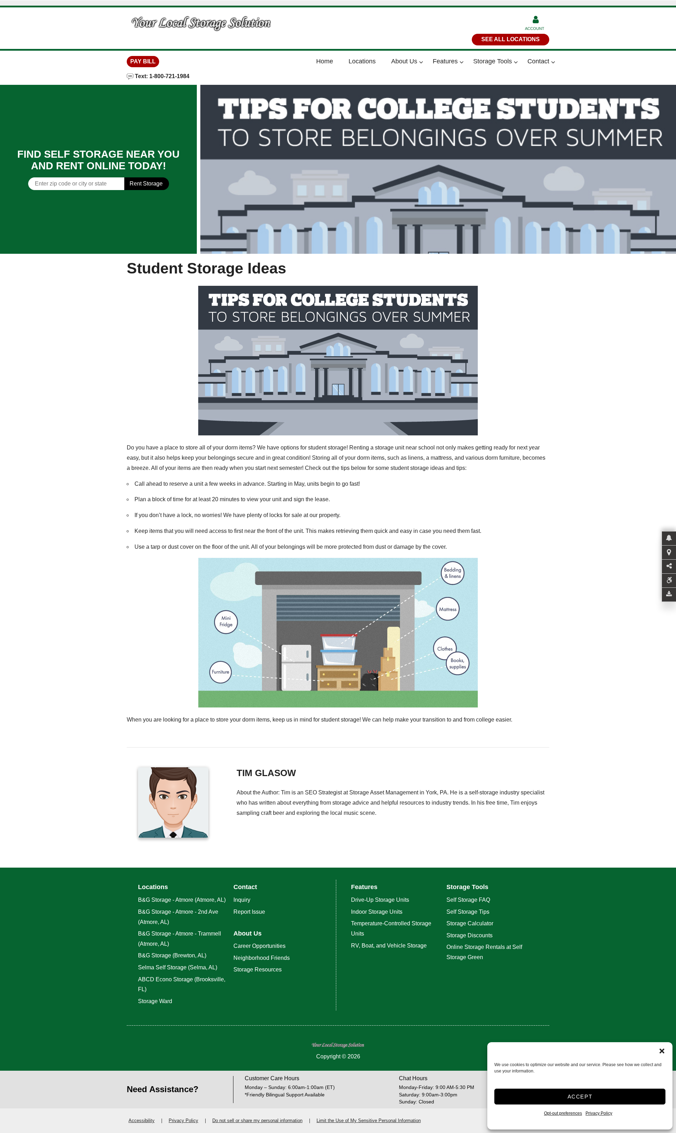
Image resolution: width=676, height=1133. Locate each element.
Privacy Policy (599, 1113)
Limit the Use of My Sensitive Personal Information (369, 1120)
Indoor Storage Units (376, 912)
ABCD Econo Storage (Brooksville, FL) (181, 984)
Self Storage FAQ (468, 900)
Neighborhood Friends (261, 958)
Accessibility (142, 1120)
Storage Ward (155, 1001)
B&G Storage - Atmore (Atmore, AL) (182, 900)
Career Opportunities (259, 946)
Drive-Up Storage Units (380, 900)
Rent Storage (146, 184)
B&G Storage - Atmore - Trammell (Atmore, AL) (179, 939)
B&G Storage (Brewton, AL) (172, 955)
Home (324, 61)
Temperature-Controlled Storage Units (391, 928)
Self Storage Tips (467, 912)
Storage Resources (257, 970)
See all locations (510, 39)
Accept (580, 1097)
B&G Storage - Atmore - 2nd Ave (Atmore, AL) (178, 917)
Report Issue (249, 912)
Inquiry (241, 900)
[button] (661, 1051)
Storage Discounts (469, 935)
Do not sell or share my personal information (257, 1120)
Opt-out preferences (563, 1113)
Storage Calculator (469, 923)
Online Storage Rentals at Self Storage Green (484, 952)
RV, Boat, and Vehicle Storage (389, 946)
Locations (362, 61)
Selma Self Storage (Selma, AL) (177, 967)
